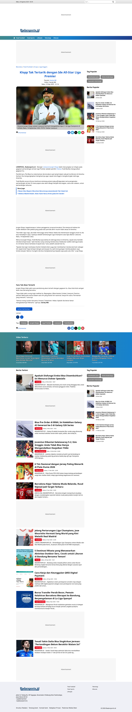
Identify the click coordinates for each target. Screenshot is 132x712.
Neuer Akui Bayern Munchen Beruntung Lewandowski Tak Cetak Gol (43, 191)
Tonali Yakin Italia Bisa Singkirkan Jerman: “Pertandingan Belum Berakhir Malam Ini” (57, 643)
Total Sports (31, 38)
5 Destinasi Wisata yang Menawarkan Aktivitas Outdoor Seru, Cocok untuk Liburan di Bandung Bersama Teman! (59, 553)
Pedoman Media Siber (69, 708)
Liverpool (46, 167)
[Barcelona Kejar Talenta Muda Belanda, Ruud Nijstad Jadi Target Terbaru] (90, 139)
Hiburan (55, 38)
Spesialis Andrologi (94, 81)
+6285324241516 (21, 701)
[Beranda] (14, 38)
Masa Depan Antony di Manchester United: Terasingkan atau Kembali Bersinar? (28, 358)
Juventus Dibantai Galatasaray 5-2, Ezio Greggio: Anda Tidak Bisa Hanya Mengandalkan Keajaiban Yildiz (106, 116)
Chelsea (59, 169)
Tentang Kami (33, 708)
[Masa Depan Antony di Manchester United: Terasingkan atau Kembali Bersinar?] (28, 347)
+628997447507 (21, 699)
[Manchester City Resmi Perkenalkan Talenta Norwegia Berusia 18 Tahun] (53, 347)
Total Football (20, 38)
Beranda (19, 67)
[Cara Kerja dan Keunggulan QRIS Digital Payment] (24, 579)
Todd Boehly (68, 323)
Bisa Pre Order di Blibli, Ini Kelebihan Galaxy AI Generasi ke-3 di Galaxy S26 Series (106, 104)
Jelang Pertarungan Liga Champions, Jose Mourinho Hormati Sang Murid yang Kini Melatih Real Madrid (57, 533)
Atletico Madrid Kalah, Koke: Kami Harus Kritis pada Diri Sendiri (41, 194)
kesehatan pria (93, 77)
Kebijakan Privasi (55, 708)
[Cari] (113, 1)
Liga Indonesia (40, 602)
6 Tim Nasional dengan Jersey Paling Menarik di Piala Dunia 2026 (105, 127)
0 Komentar (22, 133)
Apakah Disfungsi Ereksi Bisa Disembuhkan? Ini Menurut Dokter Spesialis (104, 93)
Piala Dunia (39, 470)
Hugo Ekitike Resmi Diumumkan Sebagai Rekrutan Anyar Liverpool (78, 358)
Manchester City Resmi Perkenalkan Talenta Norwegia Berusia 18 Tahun (52, 358)
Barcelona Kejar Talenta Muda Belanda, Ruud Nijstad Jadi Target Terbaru (105, 138)
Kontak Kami (43, 708)
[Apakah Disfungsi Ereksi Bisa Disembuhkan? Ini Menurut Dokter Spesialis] (90, 94)
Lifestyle (39, 38)
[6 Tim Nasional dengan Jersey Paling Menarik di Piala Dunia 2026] (90, 128)
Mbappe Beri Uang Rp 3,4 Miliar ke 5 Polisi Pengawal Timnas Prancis (103, 358)
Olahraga (38, 648)
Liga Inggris (43, 67)
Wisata (38, 560)
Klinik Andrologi (107, 77)
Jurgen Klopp (54, 167)
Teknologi (48, 38)
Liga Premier (46, 323)
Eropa (36, 67)
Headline (38, 490)
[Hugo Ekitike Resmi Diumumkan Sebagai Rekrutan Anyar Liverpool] (79, 347)
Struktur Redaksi (21, 708)
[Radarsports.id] (29, 31)
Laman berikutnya (23, 309)
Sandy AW (53, 80)
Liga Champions (40, 451)
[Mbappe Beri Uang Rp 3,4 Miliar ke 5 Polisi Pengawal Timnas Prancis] (104, 347)
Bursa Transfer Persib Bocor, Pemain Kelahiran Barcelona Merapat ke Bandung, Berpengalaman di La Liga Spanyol (57, 595)
